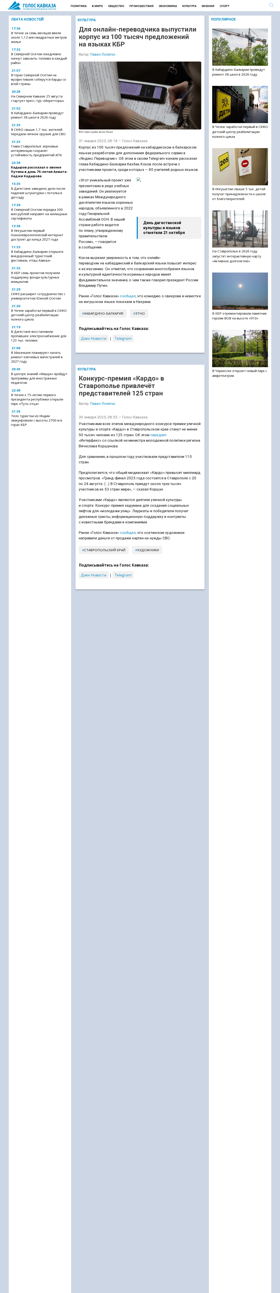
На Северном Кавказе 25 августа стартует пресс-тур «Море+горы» (37, 98)
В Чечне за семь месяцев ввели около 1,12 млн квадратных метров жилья (39, 37)
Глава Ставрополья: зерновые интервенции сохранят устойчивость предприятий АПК (36, 150)
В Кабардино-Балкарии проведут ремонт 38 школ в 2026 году (37, 115)
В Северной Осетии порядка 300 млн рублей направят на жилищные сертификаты (39, 213)
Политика (79, 6)
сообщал (127, 296)
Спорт (224, 6)
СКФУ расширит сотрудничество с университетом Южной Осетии (38, 296)
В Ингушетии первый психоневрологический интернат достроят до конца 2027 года (37, 234)
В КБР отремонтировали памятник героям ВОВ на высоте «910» (239, 315)
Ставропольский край (104, 550)
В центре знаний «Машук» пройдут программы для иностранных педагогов (39, 378)
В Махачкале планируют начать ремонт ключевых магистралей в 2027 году (37, 356)
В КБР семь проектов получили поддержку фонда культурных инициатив (35, 277)
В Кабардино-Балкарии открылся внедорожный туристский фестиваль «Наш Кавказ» (37, 255)
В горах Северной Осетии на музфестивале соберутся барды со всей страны (38, 79)
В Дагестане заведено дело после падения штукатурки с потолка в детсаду (38, 192)
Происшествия (141, 6)
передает (158, 435)
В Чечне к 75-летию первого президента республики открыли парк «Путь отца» (37, 399)
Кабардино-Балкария (103, 313)
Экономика (168, 6)
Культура (189, 6)
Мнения (208, 6)
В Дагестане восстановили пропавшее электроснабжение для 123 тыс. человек (38, 335)
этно (140, 313)
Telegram (123, 338)
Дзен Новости (94, 338)
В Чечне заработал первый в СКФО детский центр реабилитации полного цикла (39, 314)
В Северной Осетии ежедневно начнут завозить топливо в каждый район (39, 58)
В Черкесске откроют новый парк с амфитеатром (239, 373)
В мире (97, 6)
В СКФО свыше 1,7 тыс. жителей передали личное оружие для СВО (38, 131)
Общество (116, 6)
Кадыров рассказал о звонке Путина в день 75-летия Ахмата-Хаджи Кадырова (39, 171)
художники (148, 550)
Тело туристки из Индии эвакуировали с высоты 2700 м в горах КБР (36, 420)
